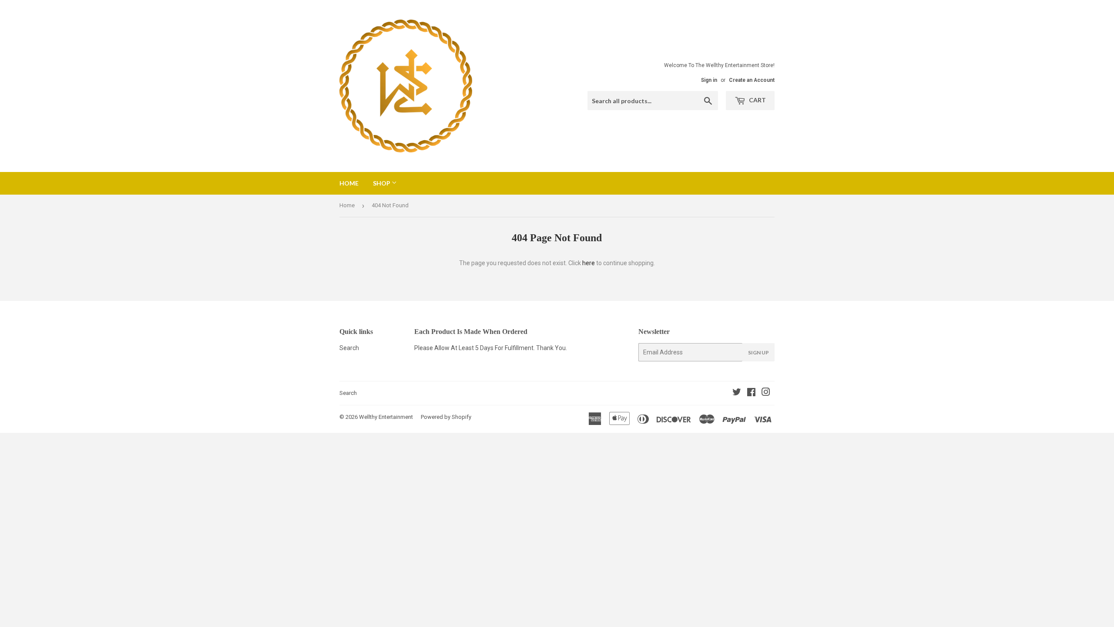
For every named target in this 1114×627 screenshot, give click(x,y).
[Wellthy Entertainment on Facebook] (751, 393)
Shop (382, 183)
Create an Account (752, 80)
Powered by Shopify (446, 417)
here (588, 263)
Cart (757, 100)
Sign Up (758, 352)
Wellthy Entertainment (386, 417)
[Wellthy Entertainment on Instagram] (766, 393)
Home (349, 183)
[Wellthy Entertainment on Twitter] (736, 393)
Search (349, 347)
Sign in (709, 80)
